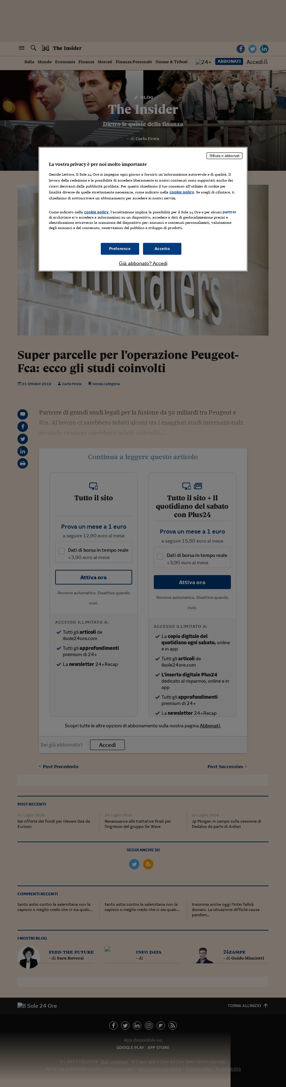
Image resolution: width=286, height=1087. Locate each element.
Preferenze (120, 249)
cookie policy (182, 192)
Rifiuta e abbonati (224, 156)
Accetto (162, 249)
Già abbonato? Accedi (143, 263)
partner (229, 212)
